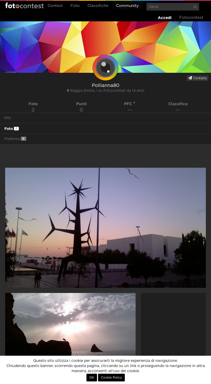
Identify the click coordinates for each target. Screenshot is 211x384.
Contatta (199, 78)
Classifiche (97, 6)
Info (7, 118)
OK (91, 377)
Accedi (165, 17)
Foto (75, 6)
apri (105, 228)
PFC (128, 104)
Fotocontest (24, 5)
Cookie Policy (111, 377)
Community (127, 6)
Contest (55, 6)
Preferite (14, 139)
